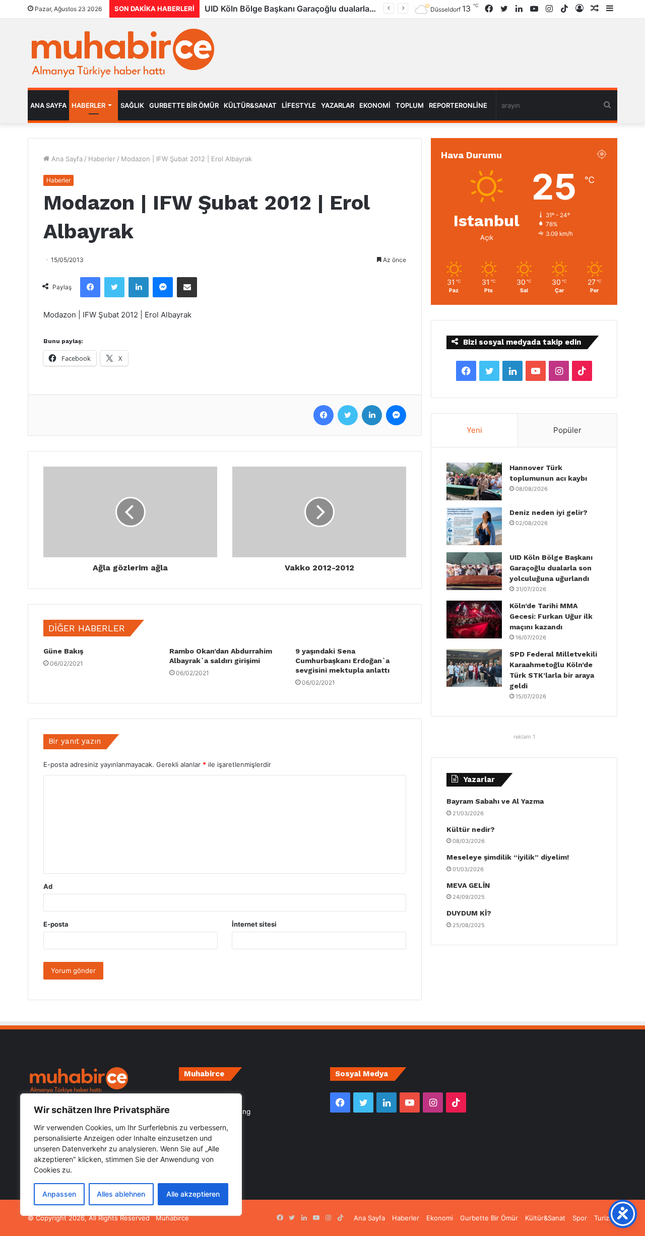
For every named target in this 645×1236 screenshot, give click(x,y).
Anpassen (59, 1194)
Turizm (604, 1218)
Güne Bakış (63, 651)
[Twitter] (114, 287)
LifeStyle (299, 105)
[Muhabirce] (121, 53)
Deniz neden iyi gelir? (548, 512)
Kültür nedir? (470, 829)
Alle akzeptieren (193, 1194)
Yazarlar (337, 105)
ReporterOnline (458, 105)
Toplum (410, 105)
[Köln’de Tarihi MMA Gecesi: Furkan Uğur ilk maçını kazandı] (474, 619)
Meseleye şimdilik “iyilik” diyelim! (509, 857)
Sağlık (132, 105)
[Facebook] (90, 287)
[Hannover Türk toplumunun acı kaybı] (474, 481)
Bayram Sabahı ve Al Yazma (495, 801)
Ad (47, 886)
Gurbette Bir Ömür (184, 105)
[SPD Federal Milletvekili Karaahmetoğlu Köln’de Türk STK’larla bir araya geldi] (474, 668)
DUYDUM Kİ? (468, 913)
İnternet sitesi (254, 924)
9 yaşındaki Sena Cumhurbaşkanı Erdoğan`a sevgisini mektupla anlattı (342, 660)
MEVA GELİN (468, 885)
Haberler (88, 105)
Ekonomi (375, 105)
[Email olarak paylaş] (187, 287)
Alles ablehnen (121, 1194)
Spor (579, 1218)
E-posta (56, 924)
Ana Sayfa (48, 105)
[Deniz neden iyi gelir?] (474, 526)
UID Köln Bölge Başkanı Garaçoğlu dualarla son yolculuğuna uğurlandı (551, 567)
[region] (131, 1154)
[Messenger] (163, 287)
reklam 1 (524, 736)
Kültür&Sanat (250, 105)
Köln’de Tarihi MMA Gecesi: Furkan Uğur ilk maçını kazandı (551, 616)
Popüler (567, 430)
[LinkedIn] (138, 287)
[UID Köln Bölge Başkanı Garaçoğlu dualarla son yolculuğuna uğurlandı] (474, 571)
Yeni (474, 430)
